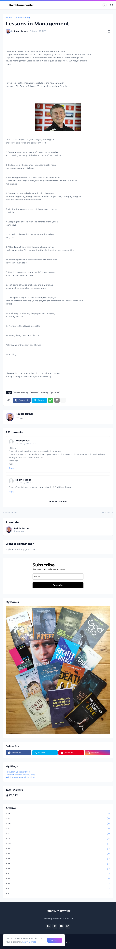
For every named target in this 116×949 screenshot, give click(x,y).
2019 (58, 848)
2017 (58, 858)
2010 (58, 893)
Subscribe (58, 585)
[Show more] (63, 400)
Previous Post (11, 512)
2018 (58, 853)
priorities (55, 393)
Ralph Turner (23, 479)
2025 (58, 818)
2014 (58, 873)
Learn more (28, 942)
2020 (58, 843)
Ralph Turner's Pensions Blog (20, 777)
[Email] (57, 400)
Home (9, 17)
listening (44, 393)
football (34, 393)
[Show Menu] (4, 5)
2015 (58, 868)
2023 (58, 828)
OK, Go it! (54, 940)
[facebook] (48, 926)
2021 (58, 838)
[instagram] (67, 926)
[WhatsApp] (50, 400)
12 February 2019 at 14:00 (25, 444)
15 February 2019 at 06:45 (25, 483)
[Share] (108, 31)
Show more (19, 531)
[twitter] (54, 926)
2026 (58, 813)
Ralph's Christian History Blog (20, 774)
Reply (11, 468)
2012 (58, 883)
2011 (58, 888)
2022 (58, 833)
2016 (58, 863)
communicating (22, 17)
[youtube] (61, 926)
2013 (58, 878)
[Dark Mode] (105, 5)
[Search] (112, 5)
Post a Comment (58, 501)
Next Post (106, 512)
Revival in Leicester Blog (18, 772)
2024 (58, 823)
